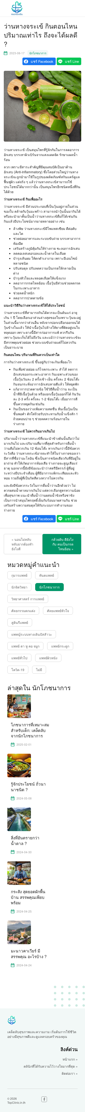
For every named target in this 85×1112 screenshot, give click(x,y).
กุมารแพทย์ (19, 575)
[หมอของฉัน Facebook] (44, 1099)
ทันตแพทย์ (46, 575)
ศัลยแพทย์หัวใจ (58, 610)
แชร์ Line (72, 61)
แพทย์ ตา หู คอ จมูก (25, 646)
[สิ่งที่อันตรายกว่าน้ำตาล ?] (19, 818)
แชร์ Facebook (42, 61)
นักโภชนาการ (37, 53)
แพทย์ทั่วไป (19, 657)
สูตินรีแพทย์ (19, 622)
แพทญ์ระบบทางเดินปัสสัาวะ (31, 634)
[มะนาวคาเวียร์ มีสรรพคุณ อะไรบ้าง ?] (19, 932)
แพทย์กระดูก (60, 646)
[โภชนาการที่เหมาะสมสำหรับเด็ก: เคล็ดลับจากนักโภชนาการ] (19, 705)
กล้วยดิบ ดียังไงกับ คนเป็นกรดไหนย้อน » (62, 544)
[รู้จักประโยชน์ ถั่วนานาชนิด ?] (19, 765)
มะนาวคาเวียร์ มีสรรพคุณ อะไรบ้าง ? (29, 953)
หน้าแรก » (70, 1059)
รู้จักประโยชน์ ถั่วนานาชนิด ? (28, 786)
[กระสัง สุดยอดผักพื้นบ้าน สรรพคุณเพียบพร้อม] (19, 872)
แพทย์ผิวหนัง (48, 657)
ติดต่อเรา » (70, 1073)
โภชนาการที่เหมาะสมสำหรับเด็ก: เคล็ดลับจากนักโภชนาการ (30, 730)
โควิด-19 (17, 669)
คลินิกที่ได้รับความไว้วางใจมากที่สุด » (51, 1066)
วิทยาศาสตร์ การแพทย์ (27, 598)
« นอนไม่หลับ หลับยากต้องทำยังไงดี (22, 544)
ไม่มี (39, 669)
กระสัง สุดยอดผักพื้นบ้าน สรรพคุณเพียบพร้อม (28, 897)
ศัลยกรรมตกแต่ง (23, 610)
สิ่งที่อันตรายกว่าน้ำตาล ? (25, 840)
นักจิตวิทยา (19, 587)
